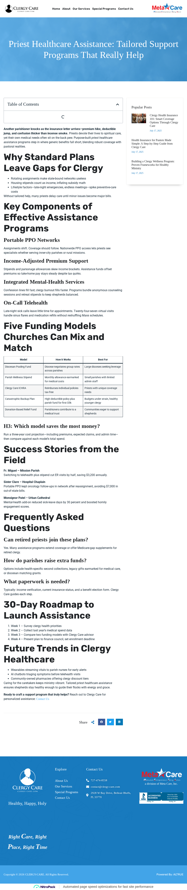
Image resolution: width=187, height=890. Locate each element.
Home (56, 8)
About (66, 8)
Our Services (81, 8)
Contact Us (125, 8)
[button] (117, 104)
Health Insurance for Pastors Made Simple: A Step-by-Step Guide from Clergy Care (152, 144)
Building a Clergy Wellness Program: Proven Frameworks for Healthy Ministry (152, 165)
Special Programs (104, 8)
